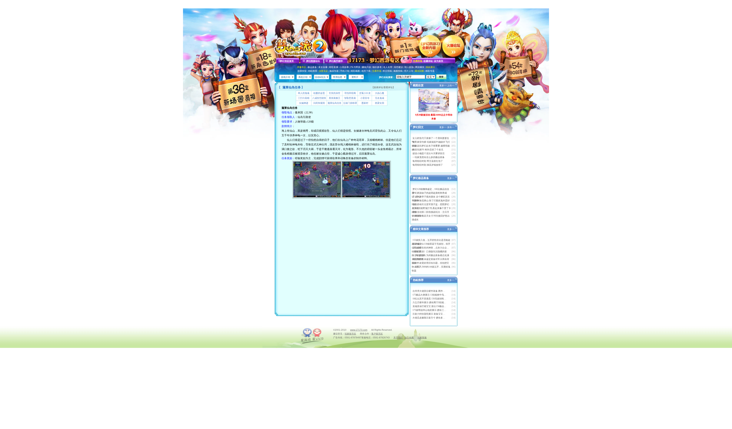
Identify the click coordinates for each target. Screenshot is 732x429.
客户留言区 (377, 333)
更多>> (443, 85)
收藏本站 (428, 61)
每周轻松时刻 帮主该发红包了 (428, 161)
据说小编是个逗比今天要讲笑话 (429, 153)
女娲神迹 (303, 103)
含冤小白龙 (365, 93)
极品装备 (312, 67)
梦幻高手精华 (336, 61)
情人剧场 (409, 67)
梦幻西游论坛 (313, 61)
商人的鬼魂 (303, 93)
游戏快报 (302, 71)
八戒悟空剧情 (319, 98)
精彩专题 (430, 71)
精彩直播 (333, 67)
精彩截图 (355, 71)
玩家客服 (422, 337)
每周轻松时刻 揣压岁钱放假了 (428, 165)
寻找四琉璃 (350, 93)
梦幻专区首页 (287, 61)
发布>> (450, 127)
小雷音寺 (364, 98)
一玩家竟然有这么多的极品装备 (429, 157)
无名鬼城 (379, 98)
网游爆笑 (419, 67)
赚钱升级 (366, 67)
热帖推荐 (312, 71)
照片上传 (408, 71)
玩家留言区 (350, 333)
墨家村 (364, 103)
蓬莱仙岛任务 (334, 103)
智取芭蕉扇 (350, 98)
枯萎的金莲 (319, 93)
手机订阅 (344, 71)
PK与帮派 (355, 67)
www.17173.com (358, 330)
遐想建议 (398, 67)
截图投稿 (398, 71)
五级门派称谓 (350, 103)
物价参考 (377, 67)
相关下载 (366, 71)
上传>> (450, 85)
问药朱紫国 (319, 103)
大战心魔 (379, 93)
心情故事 (344, 67)
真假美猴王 (334, 98)
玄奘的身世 (334, 93)
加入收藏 (409, 337)
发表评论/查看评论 (383, 87)
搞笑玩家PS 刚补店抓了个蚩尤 (428, 149)
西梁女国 (379, 103)
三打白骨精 (303, 98)
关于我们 (398, 337)
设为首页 (438, 61)
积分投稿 (387, 71)
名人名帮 (387, 67)
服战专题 (334, 71)
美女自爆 (322, 67)
